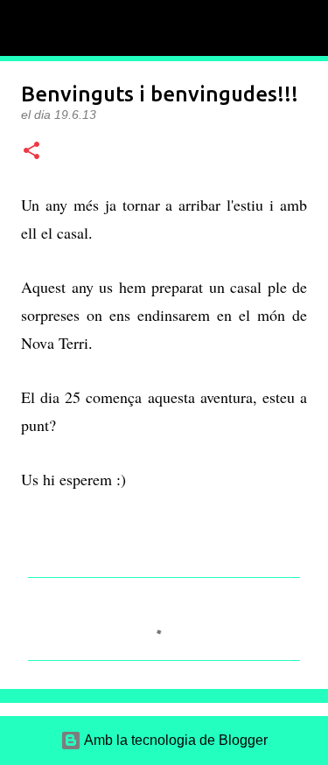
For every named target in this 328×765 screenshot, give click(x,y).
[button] (31, 151)
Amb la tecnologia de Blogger (174, 740)
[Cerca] (303, 28)
